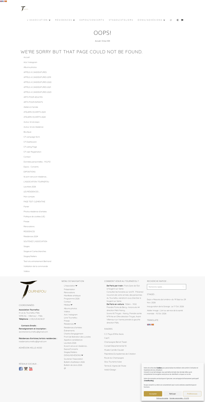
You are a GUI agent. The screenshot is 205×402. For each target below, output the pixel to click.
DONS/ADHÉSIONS (72, 355)
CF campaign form (32, 137)
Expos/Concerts (71, 349)
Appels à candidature (73, 340)
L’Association (69, 285)
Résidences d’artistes (73, 327)
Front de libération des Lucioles (77, 337)
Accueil (97, 41)
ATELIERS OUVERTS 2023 (35, 112)
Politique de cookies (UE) (34, 216)
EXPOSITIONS (29, 171)
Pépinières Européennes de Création (120, 354)
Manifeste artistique (72, 295)
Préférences (192, 394)
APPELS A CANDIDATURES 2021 (37, 87)
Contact (27, 157)
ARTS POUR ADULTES (33, 97)
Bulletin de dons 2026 (73, 365)
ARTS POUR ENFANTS (33, 102)
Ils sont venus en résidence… (35, 176)
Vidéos (27, 271)
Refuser (172, 394)
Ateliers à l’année (31, 107)
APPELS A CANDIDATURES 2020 (37, 82)
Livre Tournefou (70, 317)
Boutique (27, 132)
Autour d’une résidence (33, 127)
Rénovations (29, 226)
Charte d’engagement (73, 333)
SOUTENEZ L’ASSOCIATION (35, 241)
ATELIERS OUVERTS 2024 (35, 117)
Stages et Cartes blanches (35, 251)
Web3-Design (110, 369)
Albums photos (30, 67)
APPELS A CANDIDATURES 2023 (37, 92)
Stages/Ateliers (30, 256)
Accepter (153, 394)
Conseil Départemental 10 (115, 346)
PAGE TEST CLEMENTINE (34, 201)
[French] (3, 1)
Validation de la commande (36, 266)
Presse (26, 221)
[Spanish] (6, 1)
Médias (67, 305)
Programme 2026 (71, 298)
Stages (27, 246)
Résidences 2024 (31, 236)
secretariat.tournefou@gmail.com (33, 332)
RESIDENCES (29, 231)
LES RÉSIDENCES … (32, 191)
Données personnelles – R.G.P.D (179, 398)
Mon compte (29, 196)
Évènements (69, 330)
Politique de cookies (162, 398)
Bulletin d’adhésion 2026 (74, 362)
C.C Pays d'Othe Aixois (113, 334)
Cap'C (107, 338)
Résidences (69, 324)
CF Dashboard (30, 142)
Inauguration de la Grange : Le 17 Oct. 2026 (165, 306)
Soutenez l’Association (73, 359)
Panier (26, 206)
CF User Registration (32, 152)
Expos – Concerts (31, 167)
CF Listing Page (30, 147)
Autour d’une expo (32, 122)
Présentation (69, 289)
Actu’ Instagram (30, 62)
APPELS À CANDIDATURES (35, 72)
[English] (1, 1)
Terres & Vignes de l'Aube (115, 366)
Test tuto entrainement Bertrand (37, 261)
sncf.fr (131, 292)
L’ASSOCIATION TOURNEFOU (36, 181)
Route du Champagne (114, 358)
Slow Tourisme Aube (113, 362)
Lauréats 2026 (30, 186)
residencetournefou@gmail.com (33, 341)
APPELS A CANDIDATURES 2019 (37, 77)
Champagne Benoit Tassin (115, 342)
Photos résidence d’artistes (35, 211)
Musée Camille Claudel (114, 350)
